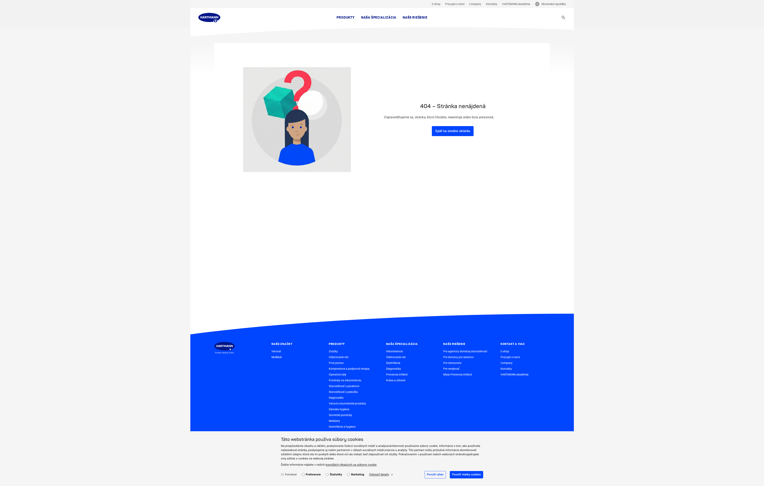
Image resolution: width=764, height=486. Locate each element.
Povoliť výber (435, 474)
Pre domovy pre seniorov (458, 357)
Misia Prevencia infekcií (457, 374)
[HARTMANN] (209, 17)
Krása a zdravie (395, 380)
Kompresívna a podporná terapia (349, 368)
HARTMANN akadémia (516, 4)
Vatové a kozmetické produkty (347, 403)
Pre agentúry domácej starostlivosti (465, 351)
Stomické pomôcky (340, 415)
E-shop (436, 4)
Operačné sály (337, 374)
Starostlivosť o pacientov (344, 386)
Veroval (276, 351)
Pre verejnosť (451, 368)
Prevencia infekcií (396, 374)
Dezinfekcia (393, 362)
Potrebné (291, 474)
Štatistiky (336, 474)
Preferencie (313, 474)
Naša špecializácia (378, 18)
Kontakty (491, 4)
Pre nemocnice (452, 362)
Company (475, 4)
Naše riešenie (415, 18)
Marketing (357, 474)
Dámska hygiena (339, 409)
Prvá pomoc (336, 362)
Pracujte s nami (454, 4)
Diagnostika (336, 397)
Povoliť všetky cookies (466, 474)
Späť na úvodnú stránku (452, 131)
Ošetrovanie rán (339, 357)
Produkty (346, 18)
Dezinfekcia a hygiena (342, 426)
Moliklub (276, 357)
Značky (333, 351)
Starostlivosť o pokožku (343, 391)
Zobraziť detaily (379, 474)
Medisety (334, 420)
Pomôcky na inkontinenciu (345, 380)
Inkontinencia (394, 351)
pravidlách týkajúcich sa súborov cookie (351, 464)
